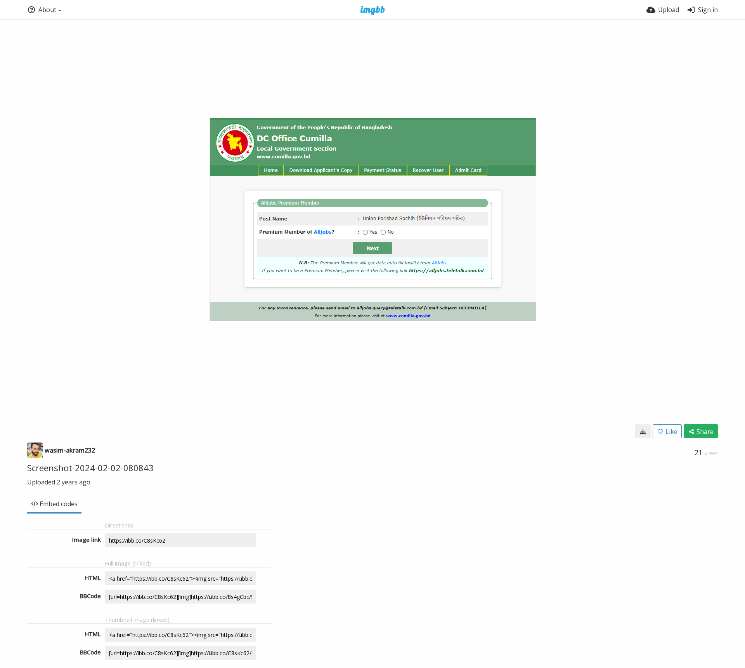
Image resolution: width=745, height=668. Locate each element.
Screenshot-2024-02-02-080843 (90, 468)
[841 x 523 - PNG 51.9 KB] (643, 431)
